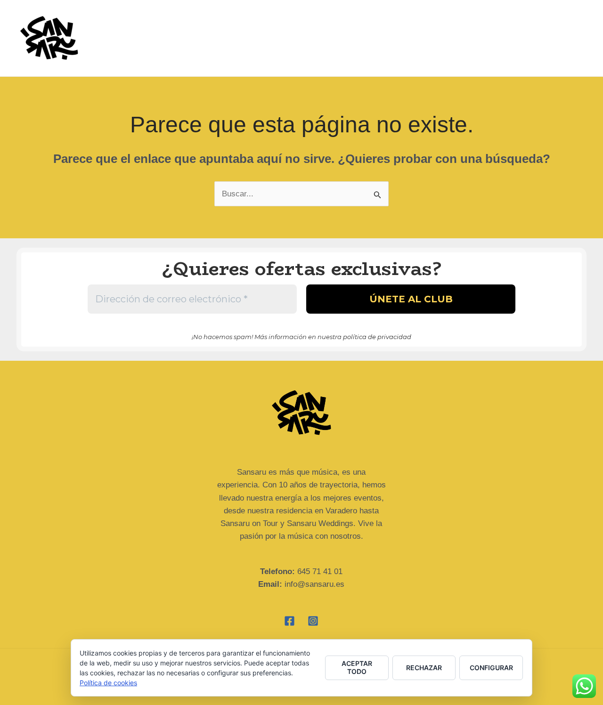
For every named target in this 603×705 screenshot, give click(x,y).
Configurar (491, 668)
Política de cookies (108, 683)
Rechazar (424, 668)
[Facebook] (289, 621)
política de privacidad (377, 336)
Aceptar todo (357, 667)
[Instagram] (313, 621)
